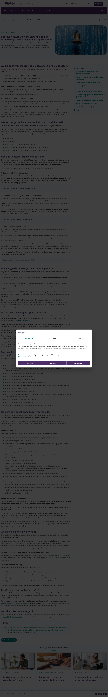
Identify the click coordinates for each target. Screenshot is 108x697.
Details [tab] (54, 338)
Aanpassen (53, 363)
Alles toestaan (78, 363)
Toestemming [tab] (29, 338)
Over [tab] (79, 338)
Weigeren (30, 363)
